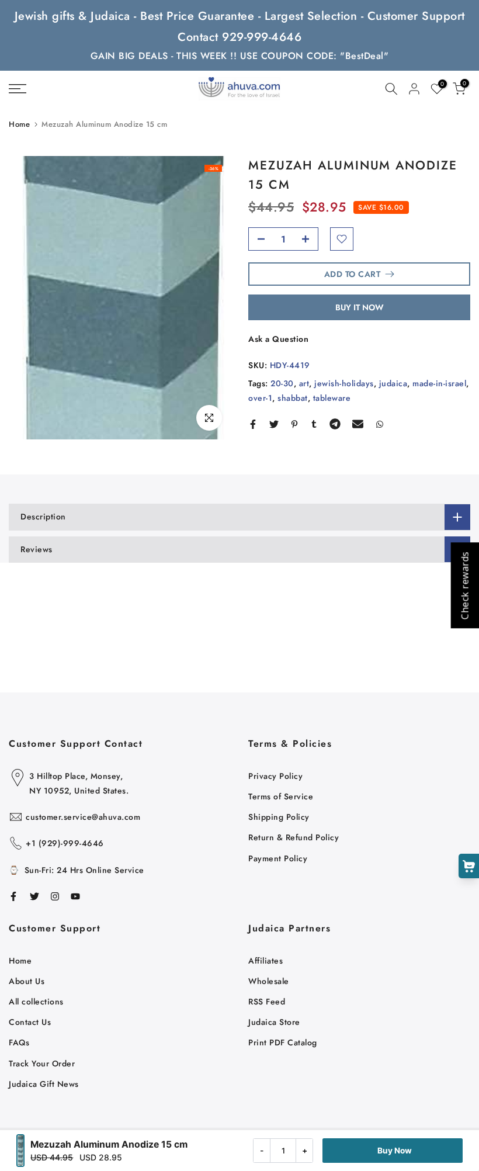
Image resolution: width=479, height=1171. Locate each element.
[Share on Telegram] (335, 424)
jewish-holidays (344, 383)
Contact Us (30, 1022)
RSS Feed (266, 1001)
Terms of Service (280, 796)
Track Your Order (42, 1063)
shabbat (292, 398)
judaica (393, 383)
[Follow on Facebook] (13, 896)
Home (19, 124)
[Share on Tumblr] (314, 424)
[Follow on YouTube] (75, 896)
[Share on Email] (357, 424)
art (304, 383)
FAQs (19, 1042)
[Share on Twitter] (274, 424)
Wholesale (268, 981)
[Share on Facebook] (253, 424)
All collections (36, 1001)
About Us (26, 981)
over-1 (260, 398)
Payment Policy (277, 858)
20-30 (282, 383)
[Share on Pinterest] (294, 424)
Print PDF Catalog (282, 1042)
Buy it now (359, 307)
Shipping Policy (279, 817)
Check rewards (464, 586)
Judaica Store (274, 1022)
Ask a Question (278, 339)
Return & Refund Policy (293, 837)
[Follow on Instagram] (55, 896)
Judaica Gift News (44, 1084)
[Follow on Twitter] (34, 896)
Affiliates (265, 960)
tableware (332, 398)
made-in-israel (439, 383)
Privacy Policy (275, 776)
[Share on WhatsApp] (379, 424)
